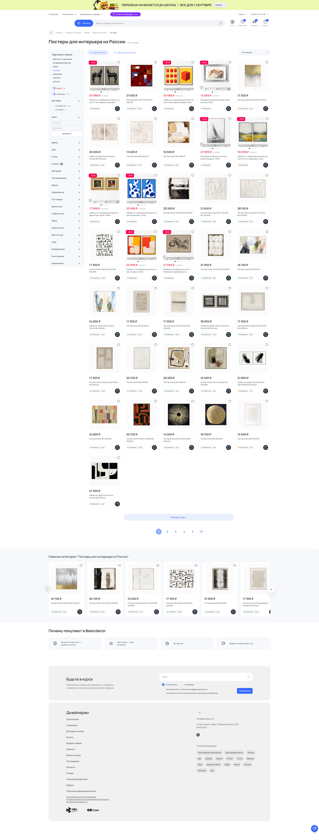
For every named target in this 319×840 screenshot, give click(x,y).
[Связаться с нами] (314, 828)
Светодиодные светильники (209, 752)
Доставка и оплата (75, 731)
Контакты (70, 767)
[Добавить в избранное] (118, 62)
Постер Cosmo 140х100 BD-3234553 (215, 269)
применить (66, 133)
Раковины (202, 770)
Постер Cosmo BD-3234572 (174, 156)
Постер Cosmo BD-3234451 (248, 439)
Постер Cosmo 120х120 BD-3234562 (178, 213)
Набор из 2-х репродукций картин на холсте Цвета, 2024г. (141, 270)
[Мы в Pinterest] (203, 734)
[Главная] (62, 23)
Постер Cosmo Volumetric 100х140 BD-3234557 (251, 214)
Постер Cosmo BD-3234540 (174, 382)
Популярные (247, 52)
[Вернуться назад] (51, 32)
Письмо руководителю (77, 779)
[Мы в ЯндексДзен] (213, 734)
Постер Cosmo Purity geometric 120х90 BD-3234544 (255, 604)
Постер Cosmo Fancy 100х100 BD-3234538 (214, 383)
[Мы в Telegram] (218, 734)
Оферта (70, 785)
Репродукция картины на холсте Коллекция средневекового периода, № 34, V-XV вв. (176, 270)
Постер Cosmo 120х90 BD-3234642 (252, 100)
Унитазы (247, 764)
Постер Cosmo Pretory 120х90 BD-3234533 (140, 440)
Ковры (227, 764)
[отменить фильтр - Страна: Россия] (90, 52)
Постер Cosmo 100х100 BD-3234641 (65, 603)
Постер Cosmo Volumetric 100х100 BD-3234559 (214, 214)
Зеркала (250, 758)
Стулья (230, 758)
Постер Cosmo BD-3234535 (100, 439)
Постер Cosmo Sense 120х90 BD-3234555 (179, 604)
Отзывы (70, 773)
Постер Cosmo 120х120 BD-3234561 (103, 603)
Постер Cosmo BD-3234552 (249, 269)
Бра (199, 758)
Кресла (219, 758)
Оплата (69, 737)
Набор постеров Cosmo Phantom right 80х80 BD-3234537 (251, 383)
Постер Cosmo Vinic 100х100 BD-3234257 (139, 101)
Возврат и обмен (74, 743)
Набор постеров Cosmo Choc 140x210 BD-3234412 (101, 496)
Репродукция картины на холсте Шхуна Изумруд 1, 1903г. (213, 157)
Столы (239, 758)
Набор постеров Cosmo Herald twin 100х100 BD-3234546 (214, 327)
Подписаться (245, 691)
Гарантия (70, 749)
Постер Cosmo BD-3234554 (215, 603)
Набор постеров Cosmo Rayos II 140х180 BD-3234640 (102, 157)
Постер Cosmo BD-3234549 (137, 326)
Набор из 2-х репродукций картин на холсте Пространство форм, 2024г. (178, 101)
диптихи (56, 81)
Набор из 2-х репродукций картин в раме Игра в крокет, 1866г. (103, 214)
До (54, 128)
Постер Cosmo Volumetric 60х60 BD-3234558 (143, 604)
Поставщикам (72, 761)
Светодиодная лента (234, 752)
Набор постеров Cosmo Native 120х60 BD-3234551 (101, 327)
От (54, 122)
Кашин (241, 14)
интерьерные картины (62, 63)
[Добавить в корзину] (117, 108)
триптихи (56, 78)
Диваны (208, 758)
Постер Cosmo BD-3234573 (137, 156)
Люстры (250, 752)
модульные (57, 74)
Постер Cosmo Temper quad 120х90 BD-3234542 (103, 383)
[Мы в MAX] (198, 734)
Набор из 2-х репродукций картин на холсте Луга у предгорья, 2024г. (253, 157)
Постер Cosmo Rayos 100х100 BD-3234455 (177, 440)
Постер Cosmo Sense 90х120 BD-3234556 (102, 270)
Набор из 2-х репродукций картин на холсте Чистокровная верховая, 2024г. (104, 101)
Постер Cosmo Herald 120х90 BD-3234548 (177, 327)
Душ (212, 770)
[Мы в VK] (208, 734)
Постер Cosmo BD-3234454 (211, 439)
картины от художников (62, 59)
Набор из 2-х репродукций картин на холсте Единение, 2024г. (141, 214)
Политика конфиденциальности (81, 791)
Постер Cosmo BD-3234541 (137, 382)
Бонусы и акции (73, 755)
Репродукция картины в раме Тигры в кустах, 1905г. (215, 101)
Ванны (236, 764)
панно (55, 66)
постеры (56, 70)
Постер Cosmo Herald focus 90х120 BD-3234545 (252, 327)
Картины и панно (62, 54)
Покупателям (72, 719)
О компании (53, 14)
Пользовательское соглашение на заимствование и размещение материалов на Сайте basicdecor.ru (87, 799)
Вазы (200, 764)
